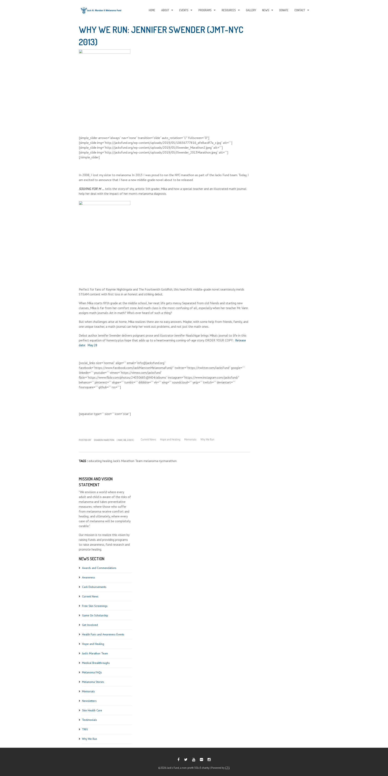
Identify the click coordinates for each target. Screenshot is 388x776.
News (265, 10)
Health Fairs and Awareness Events (103, 634)
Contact (299, 10)
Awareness (88, 577)
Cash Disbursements (94, 587)
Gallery (251, 10)
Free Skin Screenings (95, 606)
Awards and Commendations (99, 568)
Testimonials (89, 720)
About (165, 10)
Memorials (88, 691)
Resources (229, 10)
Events (183, 10)
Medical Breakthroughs (96, 663)
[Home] (101, 11)
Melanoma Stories (93, 682)
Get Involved (90, 625)
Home (152, 10)
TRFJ (85, 729)
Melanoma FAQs (92, 672)
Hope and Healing (93, 644)
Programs (205, 10)
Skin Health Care (92, 710)
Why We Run (89, 739)
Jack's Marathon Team (95, 653)
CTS (227, 768)
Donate (283, 10)
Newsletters (89, 701)
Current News (90, 596)
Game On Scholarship (95, 615)
